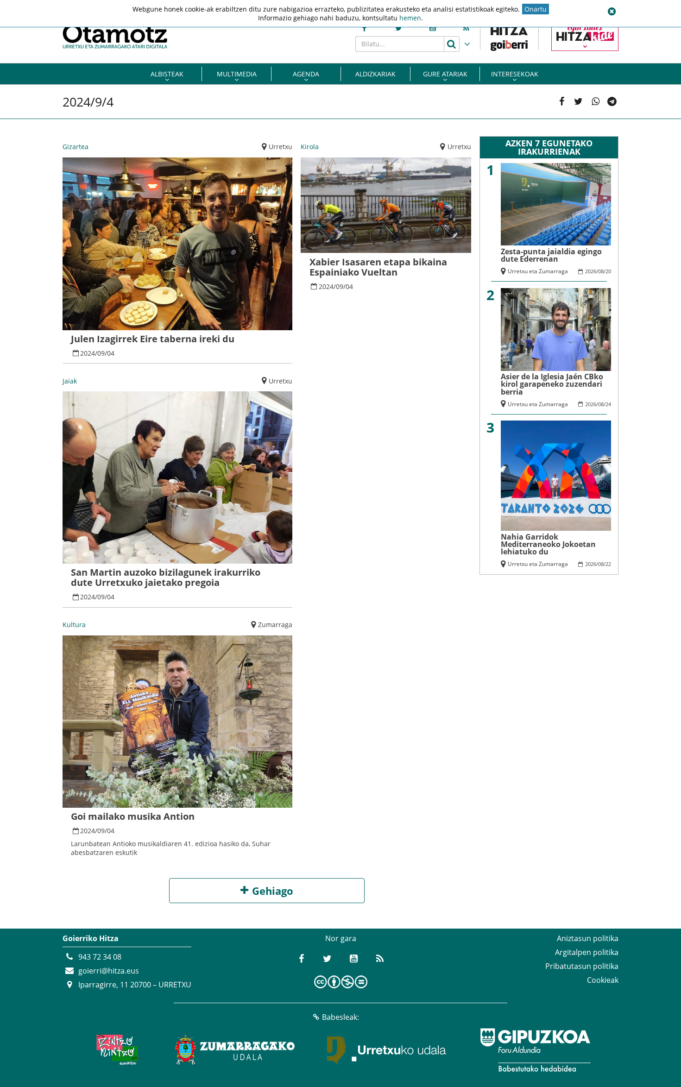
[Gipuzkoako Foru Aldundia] (535, 1050)
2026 (590, 271)
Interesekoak (514, 73)
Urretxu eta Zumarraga (538, 271)
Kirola (310, 146)
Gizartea (75, 146)
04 (110, 353)
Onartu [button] (535, 9)
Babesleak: (340, 1017)
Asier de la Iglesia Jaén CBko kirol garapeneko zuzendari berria (552, 384)
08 (601, 271)
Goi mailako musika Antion (133, 816)
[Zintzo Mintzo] (116, 1050)
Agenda (306, 73)
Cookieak (602, 980)
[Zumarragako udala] (235, 1050)
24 (608, 404)
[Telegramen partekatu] (612, 101)
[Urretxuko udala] (387, 1050)
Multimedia (237, 73)
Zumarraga (275, 624)
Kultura (74, 624)
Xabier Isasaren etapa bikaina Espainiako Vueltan (378, 267)
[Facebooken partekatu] (561, 101)
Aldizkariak (375, 73)
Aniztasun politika (587, 938)
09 (101, 353)
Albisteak (167, 73)
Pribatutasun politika (581, 966)
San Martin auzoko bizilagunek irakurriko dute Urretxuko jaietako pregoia (165, 577)
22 (608, 563)
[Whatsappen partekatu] (595, 101)
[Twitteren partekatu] (578, 101)
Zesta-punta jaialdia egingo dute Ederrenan (551, 255)
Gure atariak (445, 73)
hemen (410, 17)
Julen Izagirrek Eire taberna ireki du (152, 339)
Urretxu (280, 146)
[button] (611, 12)
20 (608, 271)
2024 (87, 353)
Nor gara (340, 938)
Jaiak (70, 381)
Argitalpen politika (586, 952)
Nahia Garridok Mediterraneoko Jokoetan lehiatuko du (548, 544)
